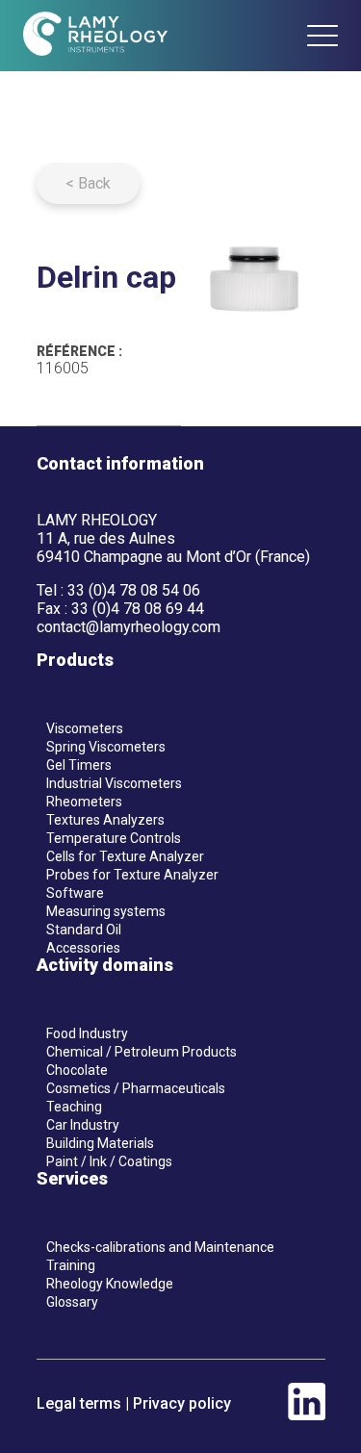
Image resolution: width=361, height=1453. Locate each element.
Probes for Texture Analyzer (132, 874)
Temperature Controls (113, 838)
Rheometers (84, 801)
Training (70, 1265)
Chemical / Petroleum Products (141, 1051)
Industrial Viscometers (114, 783)
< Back (88, 183)
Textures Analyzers (105, 820)
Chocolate (77, 1070)
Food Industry (87, 1033)
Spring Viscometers (106, 746)
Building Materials (100, 1143)
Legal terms (79, 1403)
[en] (280, 36)
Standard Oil (83, 929)
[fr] (245, 36)
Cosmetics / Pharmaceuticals (135, 1088)
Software (75, 893)
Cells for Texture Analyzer (125, 856)
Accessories (83, 948)
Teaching (74, 1106)
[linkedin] (306, 1415)
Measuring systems (106, 911)
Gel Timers (79, 765)
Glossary (72, 1302)
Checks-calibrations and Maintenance (160, 1247)
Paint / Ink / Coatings (109, 1161)
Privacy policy (182, 1403)
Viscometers (84, 728)
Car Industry (82, 1125)
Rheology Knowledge (109, 1283)
